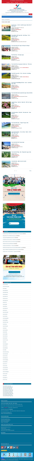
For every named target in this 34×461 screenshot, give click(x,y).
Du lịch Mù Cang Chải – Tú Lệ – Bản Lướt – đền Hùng (21, 73)
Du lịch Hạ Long (5, 298)
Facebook (3, 459)
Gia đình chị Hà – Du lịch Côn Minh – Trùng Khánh (10, 251)
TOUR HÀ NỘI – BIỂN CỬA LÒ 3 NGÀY (18, 161)
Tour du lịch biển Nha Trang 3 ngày (17, 142)
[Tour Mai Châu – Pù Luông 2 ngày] (6, 56)
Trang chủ (3, 19)
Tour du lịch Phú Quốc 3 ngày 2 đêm (8, 395)
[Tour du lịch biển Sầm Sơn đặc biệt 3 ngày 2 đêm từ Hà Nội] (6, 95)
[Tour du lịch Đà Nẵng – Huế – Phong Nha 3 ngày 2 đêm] (6, 154)
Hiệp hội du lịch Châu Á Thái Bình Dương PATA (7, 430)
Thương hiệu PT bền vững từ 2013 (10, 12)
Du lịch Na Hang (5, 294)
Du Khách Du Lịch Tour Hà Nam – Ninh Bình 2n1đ (10, 239)
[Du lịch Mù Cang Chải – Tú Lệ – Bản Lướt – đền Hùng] (6, 75)
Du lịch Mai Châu (5, 290)
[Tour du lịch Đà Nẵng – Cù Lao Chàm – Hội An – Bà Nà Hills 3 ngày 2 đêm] (6, 134)
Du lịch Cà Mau (5, 365)
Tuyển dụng (25, 2)
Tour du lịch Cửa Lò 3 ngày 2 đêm (7, 391)
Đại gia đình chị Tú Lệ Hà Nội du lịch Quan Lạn (9, 235)
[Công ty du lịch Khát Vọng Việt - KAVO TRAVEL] (17, 6)
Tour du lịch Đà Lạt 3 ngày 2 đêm (7, 394)
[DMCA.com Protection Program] (4, 450)
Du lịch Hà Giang (5, 284)
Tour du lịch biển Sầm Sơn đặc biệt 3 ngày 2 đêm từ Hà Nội (21, 92)
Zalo (2, 457)
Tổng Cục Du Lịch (3, 428)
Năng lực (12, 2)
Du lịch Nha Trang (5, 322)
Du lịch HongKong (5, 359)
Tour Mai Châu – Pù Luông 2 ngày (17, 54)
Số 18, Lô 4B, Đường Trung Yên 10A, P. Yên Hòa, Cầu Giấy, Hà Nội (12, 404)
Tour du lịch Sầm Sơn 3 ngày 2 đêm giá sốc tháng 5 (20, 45)
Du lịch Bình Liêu (5, 296)
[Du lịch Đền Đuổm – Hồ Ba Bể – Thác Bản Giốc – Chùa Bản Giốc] (6, 114)
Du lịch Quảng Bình (5, 318)
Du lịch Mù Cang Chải (6, 286)
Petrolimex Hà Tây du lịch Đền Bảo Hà (8, 243)
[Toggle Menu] (31, 16)
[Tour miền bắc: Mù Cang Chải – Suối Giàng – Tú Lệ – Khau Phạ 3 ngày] (6, 37)
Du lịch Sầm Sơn (5, 308)
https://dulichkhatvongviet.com (8, 413)
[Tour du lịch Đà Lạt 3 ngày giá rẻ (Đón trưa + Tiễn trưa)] (6, 66)
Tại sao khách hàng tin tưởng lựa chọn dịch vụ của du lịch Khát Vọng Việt (17, 10)
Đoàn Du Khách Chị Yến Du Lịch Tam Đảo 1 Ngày (10, 241)
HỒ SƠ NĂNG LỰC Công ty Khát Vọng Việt (17, 11)
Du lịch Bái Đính (5, 361)
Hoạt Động (8, 2)
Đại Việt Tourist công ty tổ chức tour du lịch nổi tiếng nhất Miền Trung (12, 247)
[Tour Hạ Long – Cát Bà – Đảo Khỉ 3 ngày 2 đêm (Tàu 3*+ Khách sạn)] (6, 27)
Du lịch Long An (5, 373)
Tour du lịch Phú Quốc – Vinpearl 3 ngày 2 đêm (19, 122)
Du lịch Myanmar (5, 357)
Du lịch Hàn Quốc (5, 353)
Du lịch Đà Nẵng (5, 320)
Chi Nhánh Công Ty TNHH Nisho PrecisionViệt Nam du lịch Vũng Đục (12, 233)
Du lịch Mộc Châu (5, 292)
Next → (31, 170)
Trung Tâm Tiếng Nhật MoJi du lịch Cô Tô (9, 237)
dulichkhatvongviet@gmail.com (7, 412)
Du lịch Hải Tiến (5, 314)
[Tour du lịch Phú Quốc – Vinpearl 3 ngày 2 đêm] (6, 125)
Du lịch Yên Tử (5, 363)
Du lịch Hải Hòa (5, 316)
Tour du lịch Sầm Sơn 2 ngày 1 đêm (8, 390)
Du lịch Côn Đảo (5, 355)
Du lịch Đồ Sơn (5, 306)
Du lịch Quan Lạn (5, 300)
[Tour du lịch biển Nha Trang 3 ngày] (6, 145)
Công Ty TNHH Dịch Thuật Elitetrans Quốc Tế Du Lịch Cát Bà (11, 249)
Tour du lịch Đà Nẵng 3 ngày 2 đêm (8, 392)
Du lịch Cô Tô (5, 302)
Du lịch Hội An (5, 375)
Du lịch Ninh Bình (5, 367)
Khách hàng (16, 2)
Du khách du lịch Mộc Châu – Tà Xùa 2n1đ (9, 245)
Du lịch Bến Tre (5, 377)
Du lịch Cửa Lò (5, 310)
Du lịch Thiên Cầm (5, 312)
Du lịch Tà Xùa (5, 379)
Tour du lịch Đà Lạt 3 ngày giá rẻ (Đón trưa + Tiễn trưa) (21, 64)
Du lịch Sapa (4, 288)
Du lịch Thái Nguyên (6, 371)
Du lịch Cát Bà (5, 304)
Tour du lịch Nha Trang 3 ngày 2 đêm (8, 393)
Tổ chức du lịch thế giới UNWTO (5, 429)
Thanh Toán (21, 2)
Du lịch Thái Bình (5, 369)
